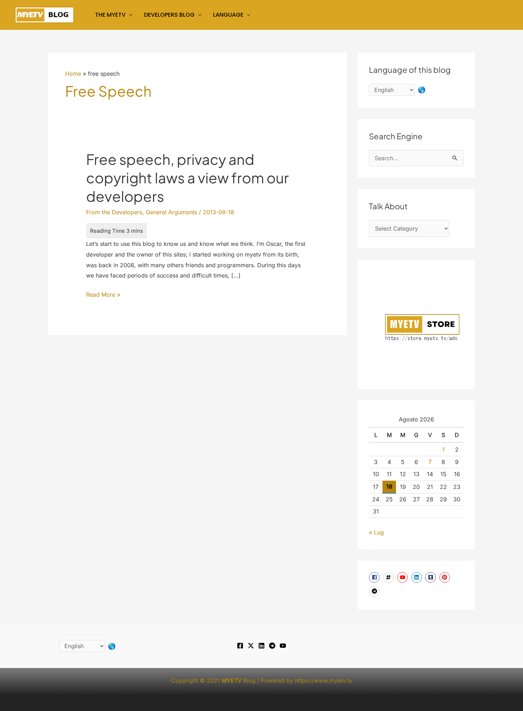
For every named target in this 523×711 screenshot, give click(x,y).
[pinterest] (445, 577)
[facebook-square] (375, 577)
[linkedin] (417, 577)
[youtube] (403, 577)
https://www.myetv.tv (323, 680)
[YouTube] (283, 645)
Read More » (103, 295)
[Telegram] (272, 645)
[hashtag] (389, 577)
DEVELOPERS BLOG (169, 15)
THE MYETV (110, 15)
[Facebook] (240, 645)
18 (389, 486)
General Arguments (171, 212)
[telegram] (375, 591)
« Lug (376, 532)
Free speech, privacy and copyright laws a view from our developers (187, 177)
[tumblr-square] (431, 577)
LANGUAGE (228, 15)
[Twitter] (251, 645)
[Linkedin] (261, 645)
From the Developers (114, 212)
